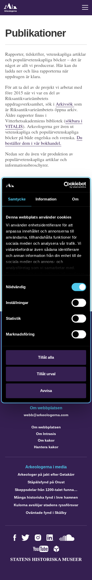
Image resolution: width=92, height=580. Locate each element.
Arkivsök (65, 104)
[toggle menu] (85, 7)
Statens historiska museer (46, 559)
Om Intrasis (46, 434)
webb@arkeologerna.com (46, 415)
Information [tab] (46, 199)
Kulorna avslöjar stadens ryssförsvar (46, 505)
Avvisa (46, 390)
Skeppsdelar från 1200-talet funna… (46, 489)
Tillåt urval (46, 374)
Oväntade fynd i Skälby (46, 512)
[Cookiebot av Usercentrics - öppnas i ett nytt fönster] (65, 185)
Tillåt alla (46, 357)
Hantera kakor (46, 447)
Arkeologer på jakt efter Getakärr (46, 474)
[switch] (79, 303)
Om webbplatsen (46, 427)
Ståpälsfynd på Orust (46, 482)
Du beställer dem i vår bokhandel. (43, 140)
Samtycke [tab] (17, 199)
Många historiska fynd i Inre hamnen (46, 497)
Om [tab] (75, 199)
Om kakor (46, 440)
